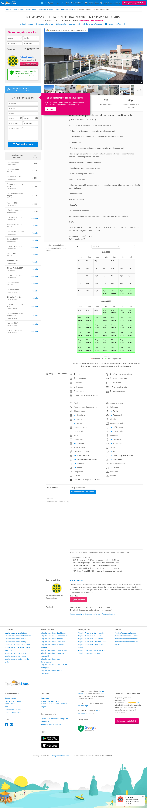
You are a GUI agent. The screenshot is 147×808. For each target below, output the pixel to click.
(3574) (28, 9)
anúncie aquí (83, 706)
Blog (67, 3)
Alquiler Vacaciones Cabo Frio (89, 636)
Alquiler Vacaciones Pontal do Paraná (126, 643)
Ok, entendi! (50, 109)
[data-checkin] (15, 38)
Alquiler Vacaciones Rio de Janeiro (91, 633)
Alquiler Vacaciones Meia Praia (53, 642)
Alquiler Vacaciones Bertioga (16, 642)
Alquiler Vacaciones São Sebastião (18, 636)
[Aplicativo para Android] (50, 740)
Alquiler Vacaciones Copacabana (90, 639)
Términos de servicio (13, 710)
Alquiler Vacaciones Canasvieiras (54, 650)
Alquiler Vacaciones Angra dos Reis (91, 650)
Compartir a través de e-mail (69, 24)
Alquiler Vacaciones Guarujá (15, 639)
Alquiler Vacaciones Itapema (52, 639)
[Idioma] (43, 3)
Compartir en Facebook (116, 24)
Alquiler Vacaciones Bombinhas (53, 633)
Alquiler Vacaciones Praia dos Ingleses (52, 645)
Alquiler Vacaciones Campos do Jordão (17, 660)
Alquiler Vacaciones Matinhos (126, 639)
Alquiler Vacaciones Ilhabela (15, 656)
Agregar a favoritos (45, 24)
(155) (66, 9)
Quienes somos (10, 698)
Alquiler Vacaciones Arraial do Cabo (92, 642)
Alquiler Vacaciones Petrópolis (89, 653)
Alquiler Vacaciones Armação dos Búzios (91, 645)
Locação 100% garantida (25, 71)
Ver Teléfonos (30, 64)
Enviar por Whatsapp (93, 24)
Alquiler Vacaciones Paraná (125, 633)
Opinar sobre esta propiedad (82, 492)
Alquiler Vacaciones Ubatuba (16, 633)
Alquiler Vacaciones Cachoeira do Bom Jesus (54, 666)
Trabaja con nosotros (13, 712)
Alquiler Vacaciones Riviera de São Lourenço (18, 648)
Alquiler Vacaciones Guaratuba (127, 636)
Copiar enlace (27, 24)
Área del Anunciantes (112, 3)
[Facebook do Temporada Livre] (7, 725)
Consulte (34, 218)
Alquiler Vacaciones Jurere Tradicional (51, 671)
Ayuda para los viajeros (50, 701)
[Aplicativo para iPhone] (50, 747)
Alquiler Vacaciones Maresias (16, 653)
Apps (59, 3)
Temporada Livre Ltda (60, 756)
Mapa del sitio (10, 704)
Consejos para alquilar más (51, 724)
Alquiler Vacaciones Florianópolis (54, 636)
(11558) (11, 9)
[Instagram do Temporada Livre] (11, 725)
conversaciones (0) (94, 3)
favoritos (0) (78, 3)
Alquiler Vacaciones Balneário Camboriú (52, 654)
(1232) (46, 9)
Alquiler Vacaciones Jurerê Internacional (51, 660)
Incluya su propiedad (132, 3)
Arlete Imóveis (27, 57)
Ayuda (50, 3)
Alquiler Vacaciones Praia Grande (17, 644)
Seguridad (45, 698)
